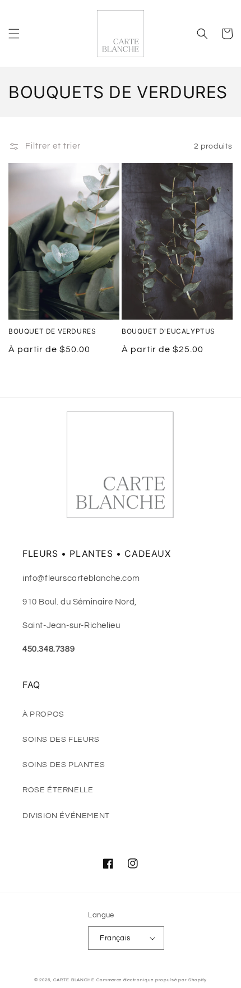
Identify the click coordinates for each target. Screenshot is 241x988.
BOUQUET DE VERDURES (52, 331)
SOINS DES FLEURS (61, 740)
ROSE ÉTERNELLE (57, 790)
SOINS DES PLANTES (63, 765)
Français (115, 938)
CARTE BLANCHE (74, 979)
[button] (14, 33)
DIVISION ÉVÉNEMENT (66, 816)
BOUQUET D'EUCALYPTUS (168, 331)
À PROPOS (43, 714)
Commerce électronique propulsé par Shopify (151, 979)
